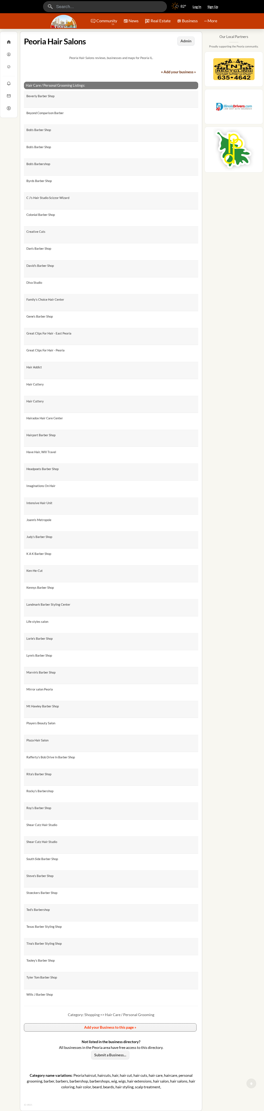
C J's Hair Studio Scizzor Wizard (47, 198)
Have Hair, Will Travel (41, 452)
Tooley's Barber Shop (40, 960)
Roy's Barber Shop (38, 808)
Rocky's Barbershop (39, 791)
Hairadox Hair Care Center (44, 418)
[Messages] (9, 95)
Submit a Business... (110, 1055)
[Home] (9, 42)
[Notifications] (9, 83)
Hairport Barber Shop (40, 435)
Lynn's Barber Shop (39, 655)
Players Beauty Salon (40, 723)
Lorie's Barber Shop (39, 638)
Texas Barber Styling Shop (44, 926)
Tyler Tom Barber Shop (41, 977)
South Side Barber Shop (42, 859)
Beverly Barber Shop (40, 96)
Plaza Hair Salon (37, 740)
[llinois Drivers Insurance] (234, 108)
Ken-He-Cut (34, 570)
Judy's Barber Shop (39, 537)
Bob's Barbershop (38, 164)
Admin (185, 41)
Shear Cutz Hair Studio (41, 825)
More (212, 20)
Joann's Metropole (38, 520)
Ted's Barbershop (38, 909)
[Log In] (9, 54)
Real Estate (161, 20)
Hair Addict (34, 367)
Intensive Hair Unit (39, 503)
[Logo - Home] (64, 21)
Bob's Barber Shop (38, 130)
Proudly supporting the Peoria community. (233, 46)
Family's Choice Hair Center (45, 299)
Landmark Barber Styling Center (48, 604)
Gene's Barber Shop (39, 316)
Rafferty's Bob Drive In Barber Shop (50, 757)
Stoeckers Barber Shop (41, 893)
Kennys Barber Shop (40, 587)
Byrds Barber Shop (39, 181)
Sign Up (212, 6)
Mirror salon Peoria (39, 689)
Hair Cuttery (35, 384)
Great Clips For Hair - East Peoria (48, 333)
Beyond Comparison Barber (45, 113)
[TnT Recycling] (234, 70)
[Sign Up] (9, 66)
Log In (197, 6)
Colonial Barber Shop (40, 214)
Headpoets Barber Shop (42, 469)
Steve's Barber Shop (39, 876)
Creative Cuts (35, 231)
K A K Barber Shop (38, 554)
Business (190, 20)
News (133, 20)
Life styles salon (37, 621)
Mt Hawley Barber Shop (42, 706)
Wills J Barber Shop (39, 994)
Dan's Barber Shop (38, 248)
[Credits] (9, 108)
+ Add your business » (178, 72)
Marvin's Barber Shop (40, 672)
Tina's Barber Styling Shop (44, 943)
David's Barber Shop (40, 265)
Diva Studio (34, 282)
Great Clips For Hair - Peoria (45, 350)
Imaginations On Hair (40, 486)
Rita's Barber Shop (38, 774)
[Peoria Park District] (234, 151)
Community (106, 22)
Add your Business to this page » (110, 1027)
